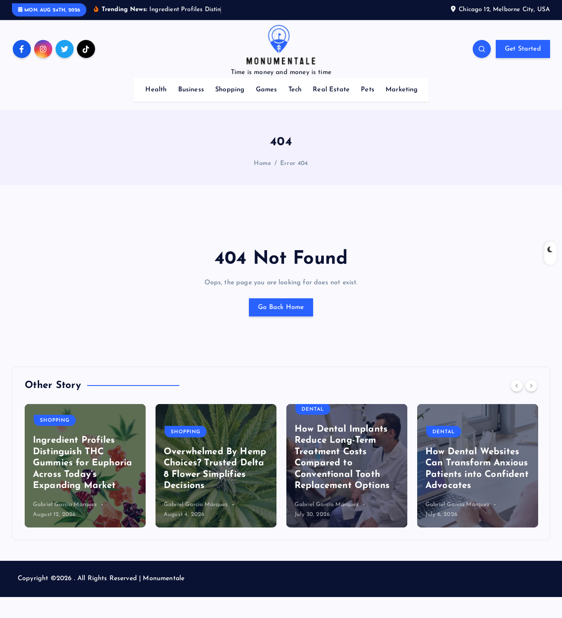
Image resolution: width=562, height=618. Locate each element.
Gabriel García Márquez (65, 505)
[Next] (531, 385)
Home (262, 163)
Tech (295, 89)
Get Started (523, 49)
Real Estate (331, 89)
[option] (85, 465)
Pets (367, 89)
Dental (313, 409)
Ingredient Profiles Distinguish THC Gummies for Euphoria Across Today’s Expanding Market (82, 463)
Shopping (229, 89)
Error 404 (294, 163)
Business (191, 89)
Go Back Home (281, 307)
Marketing (402, 89)
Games (266, 89)
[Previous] (517, 385)
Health (156, 89)
